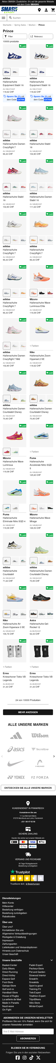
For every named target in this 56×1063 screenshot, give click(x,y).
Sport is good (36, 985)
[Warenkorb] (53, 10)
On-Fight (6, 1009)
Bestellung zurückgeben (28, 865)
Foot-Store (7, 982)
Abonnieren (28, 1038)
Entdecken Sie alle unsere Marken (28, 787)
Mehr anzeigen (28, 712)
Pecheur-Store (36, 968)
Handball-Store (10, 992)
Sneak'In (33, 978)
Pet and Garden (37, 972)
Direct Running (10, 972)
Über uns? (7, 926)
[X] (38, 1058)
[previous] (2, 756)
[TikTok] (31, 1058)
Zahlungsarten (9, 943)
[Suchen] (10, 17)
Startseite (7, 24)
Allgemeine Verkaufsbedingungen (19, 933)
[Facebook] (17, 1058)
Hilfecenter (7, 906)
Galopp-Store (9, 985)
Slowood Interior (37, 975)
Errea (6, 673)
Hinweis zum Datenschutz (15, 950)
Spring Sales (20, 24)
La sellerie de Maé (11, 999)
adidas (6, 78)
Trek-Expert (35, 992)
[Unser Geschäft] (39, 10)
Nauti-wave (8, 1006)
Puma (33, 458)
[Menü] (3, 17)
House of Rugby (10, 995)
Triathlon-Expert (37, 995)
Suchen (17, 17)
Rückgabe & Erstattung (14, 937)
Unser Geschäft (10, 954)
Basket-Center (9, 965)
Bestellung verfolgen (12, 909)
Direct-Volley (8, 975)
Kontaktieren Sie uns (28, 812)
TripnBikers (35, 999)
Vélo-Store (34, 1002)
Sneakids (34, 982)
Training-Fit (35, 989)
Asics (33, 620)
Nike (32, 352)
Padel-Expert (36, 965)
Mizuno (34, 299)
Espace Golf (8, 978)
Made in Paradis (10, 1002)
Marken (32, 24)
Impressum (7, 940)
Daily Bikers (8, 968)
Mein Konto (8, 902)
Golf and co (8, 989)
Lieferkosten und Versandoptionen (19, 947)
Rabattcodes (8, 916)
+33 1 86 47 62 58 (28, 821)
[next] (54, 756)
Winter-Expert (36, 1006)
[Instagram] (24, 1058)
